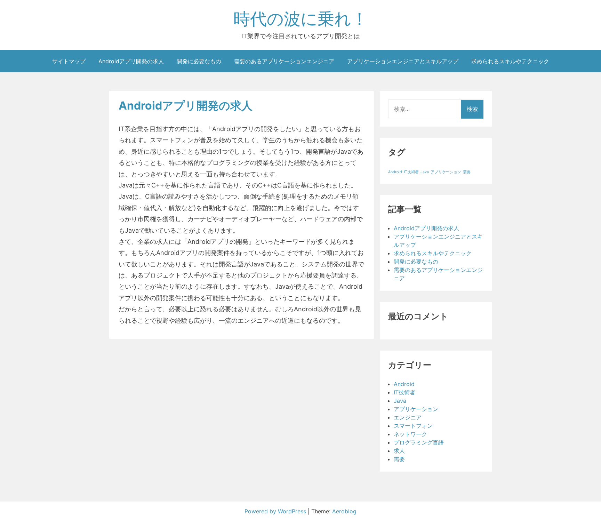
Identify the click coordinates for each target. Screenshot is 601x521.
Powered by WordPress (276, 511)
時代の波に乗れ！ (300, 18)
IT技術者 (411, 172)
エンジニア (408, 417)
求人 (399, 450)
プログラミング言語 (419, 442)
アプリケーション (446, 172)
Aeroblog (344, 511)
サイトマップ (69, 61)
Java (424, 172)
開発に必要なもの (199, 61)
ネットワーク (410, 434)
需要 (467, 172)
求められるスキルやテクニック (510, 61)
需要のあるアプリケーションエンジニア (284, 61)
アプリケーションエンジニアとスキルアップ (402, 61)
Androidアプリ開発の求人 (131, 61)
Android (395, 172)
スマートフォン (413, 425)
